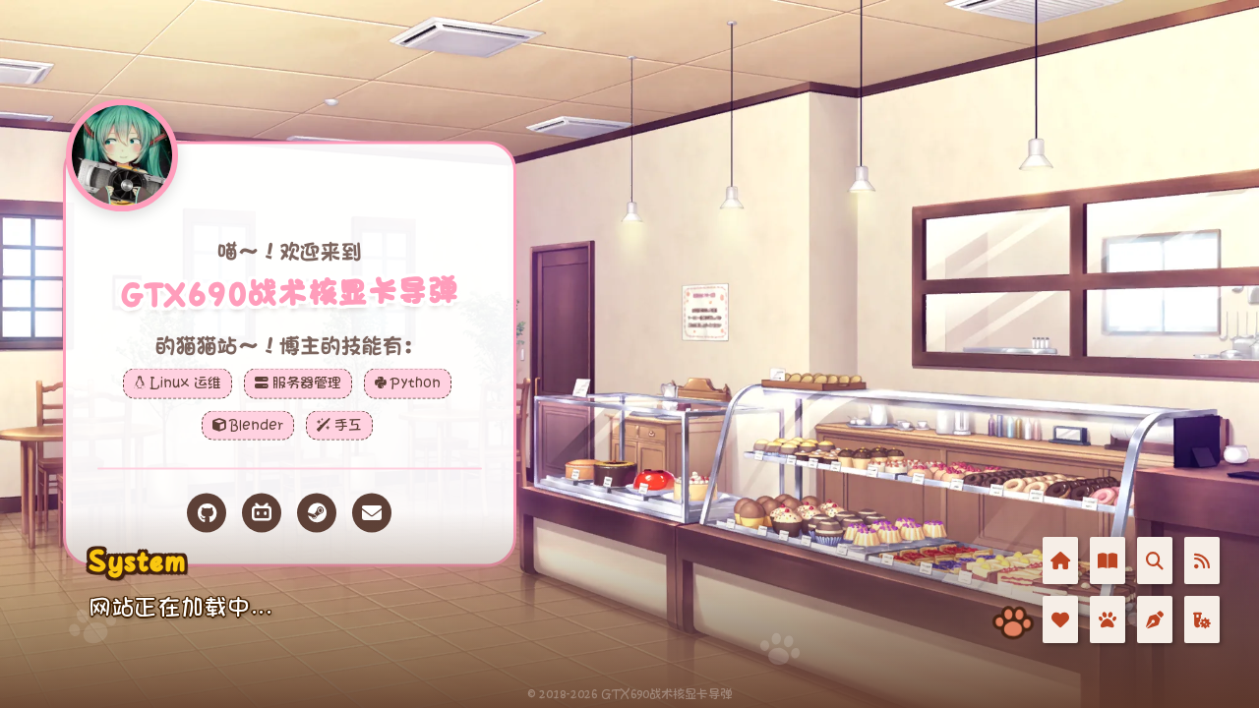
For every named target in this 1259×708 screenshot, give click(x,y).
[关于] (1107, 619)
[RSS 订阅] (1202, 560)
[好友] (1060, 619)
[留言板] (1154, 619)
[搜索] (1154, 560)
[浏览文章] (1107, 560)
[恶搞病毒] (1202, 619)
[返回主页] (1060, 560)
